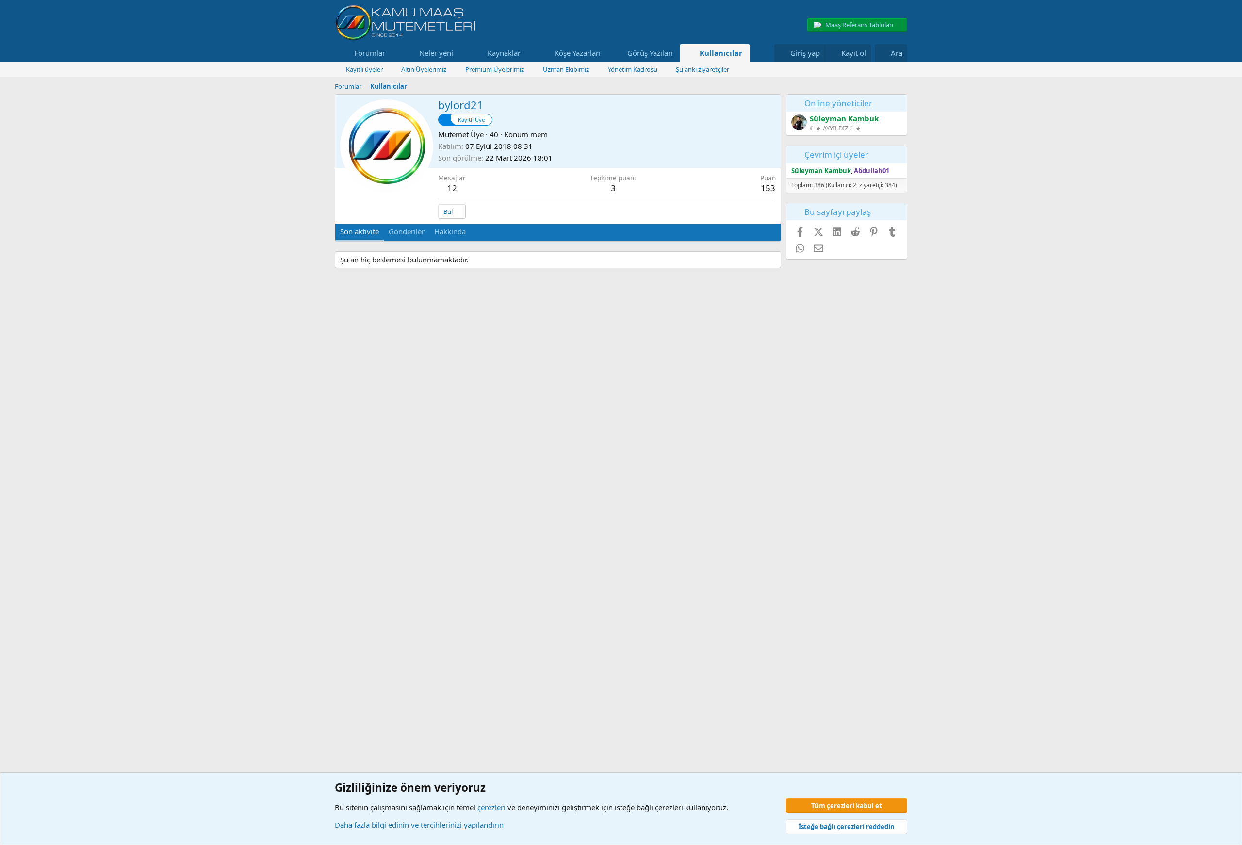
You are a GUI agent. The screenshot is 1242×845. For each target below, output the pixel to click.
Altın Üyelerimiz (423, 69)
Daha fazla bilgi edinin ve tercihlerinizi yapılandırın (419, 824)
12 (452, 188)
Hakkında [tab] (450, 231)
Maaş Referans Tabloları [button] (859, 24)
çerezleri (491, 807)
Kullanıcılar (721, 53)
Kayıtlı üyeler (364, 69)
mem (539, 134)
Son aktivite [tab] (359, 231)
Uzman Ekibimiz (566, 69)
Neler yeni (436, 53)
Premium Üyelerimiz (494, 69)
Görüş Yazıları (650, 53)
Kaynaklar (504, 53)
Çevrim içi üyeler (836, 154)
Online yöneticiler (838, 103)
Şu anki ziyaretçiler (702, 69)
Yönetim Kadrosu (632, 69)
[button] (393, 53)
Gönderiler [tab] (407, 231)
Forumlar (369, 53)
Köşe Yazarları (578, 53)
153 (768, 188)
